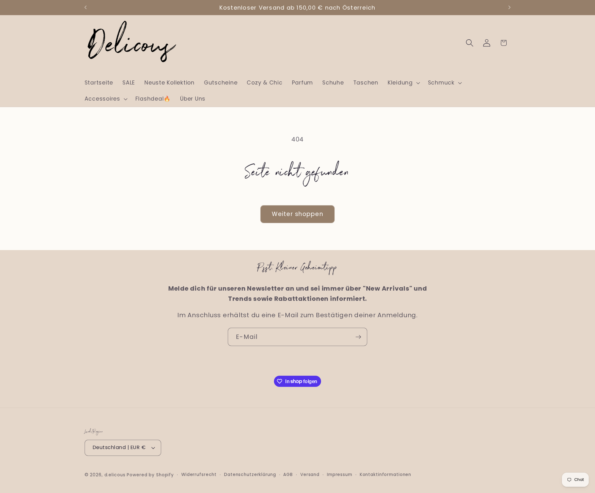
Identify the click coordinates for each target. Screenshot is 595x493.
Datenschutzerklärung (250, 475)
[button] (403, 83)
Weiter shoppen (297, 214)
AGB (288, 475)
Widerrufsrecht (199, 475)
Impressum (339, 475)
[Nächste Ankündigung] (509, 7)
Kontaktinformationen (386, 475)
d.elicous (115, 475)
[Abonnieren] (358, 337)
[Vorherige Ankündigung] (85, 7)
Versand (310, 475)
